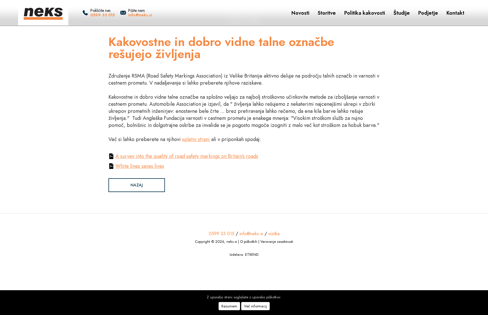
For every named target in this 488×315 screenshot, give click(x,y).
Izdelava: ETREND (244, 254)
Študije (401, 13)
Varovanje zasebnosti (276, 241)
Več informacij (255, 306)
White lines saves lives (140, 166)
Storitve (327, 13)
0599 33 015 (102, 15)
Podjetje (428, 13)
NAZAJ (136, 185)
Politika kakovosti (364, 13)
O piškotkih (248, 241)
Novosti (300, 13)
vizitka (274, 233)
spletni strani (196, 139)
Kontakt (455, 13)
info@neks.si (140, 15)
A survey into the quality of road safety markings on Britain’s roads (187, 156)
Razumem (229, 306)
